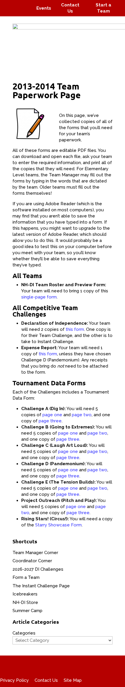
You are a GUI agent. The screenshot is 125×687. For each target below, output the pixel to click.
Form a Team (26, 577)
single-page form (39, 297)
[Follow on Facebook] (11, 4)
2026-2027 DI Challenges (37, 569)
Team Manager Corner (35, 552)
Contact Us (46, 680)
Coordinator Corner (32, 560)
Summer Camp (27, 610)
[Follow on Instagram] (22, 4)
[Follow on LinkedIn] (25, 12)
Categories (23, 633)
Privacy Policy (14, 680)
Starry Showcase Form (58, 525)
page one (52, 414)
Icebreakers (25, 594)
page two (82, 414)
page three (50, 421)
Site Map (73, 680)
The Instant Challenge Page (41, 585)
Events (43, 8)
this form (75, 329)
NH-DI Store (25, 602)
